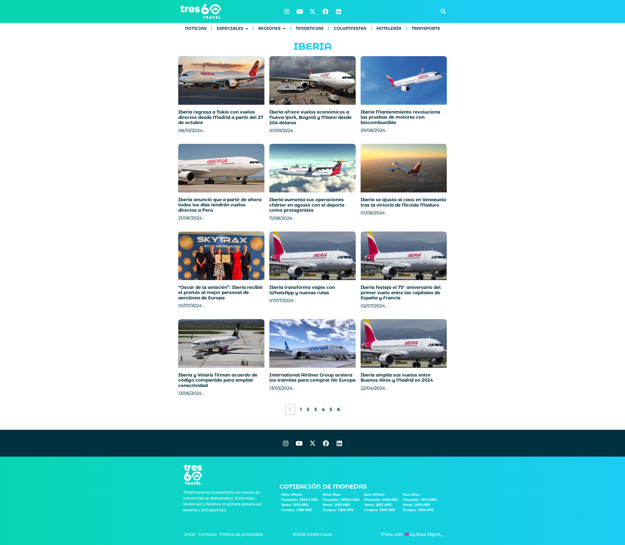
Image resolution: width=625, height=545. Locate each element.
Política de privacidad (241, 534)
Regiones (269, 28)
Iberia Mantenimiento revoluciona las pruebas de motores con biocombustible (400, 117)
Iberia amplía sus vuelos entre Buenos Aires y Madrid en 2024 (397, 377)
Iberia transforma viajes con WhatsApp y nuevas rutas (302, 290)
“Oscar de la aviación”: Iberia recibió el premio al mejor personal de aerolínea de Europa (220, 293)
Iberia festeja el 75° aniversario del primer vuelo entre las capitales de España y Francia (401, 293)
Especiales (230, 28)
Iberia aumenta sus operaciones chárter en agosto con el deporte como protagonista (306, 205)
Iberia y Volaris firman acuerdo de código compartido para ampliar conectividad (217, 380)
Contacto (207, 534)
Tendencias (309, 28)
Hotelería (388, 28)
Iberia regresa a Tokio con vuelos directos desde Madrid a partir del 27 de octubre (220, 117)
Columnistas (350, 28)
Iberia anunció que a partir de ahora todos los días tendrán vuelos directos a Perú (219, 205)
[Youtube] (299, 11)
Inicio (189, 534)
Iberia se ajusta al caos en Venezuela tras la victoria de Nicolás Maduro (403, 202)
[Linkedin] (338, 11)
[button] (443, 11)
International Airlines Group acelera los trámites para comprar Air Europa (312, 377)
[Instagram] (286, 11)
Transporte (426, 28)
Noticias (196, 28)
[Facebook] (325, 11)
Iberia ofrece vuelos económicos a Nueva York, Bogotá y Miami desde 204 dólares (310, 117)
